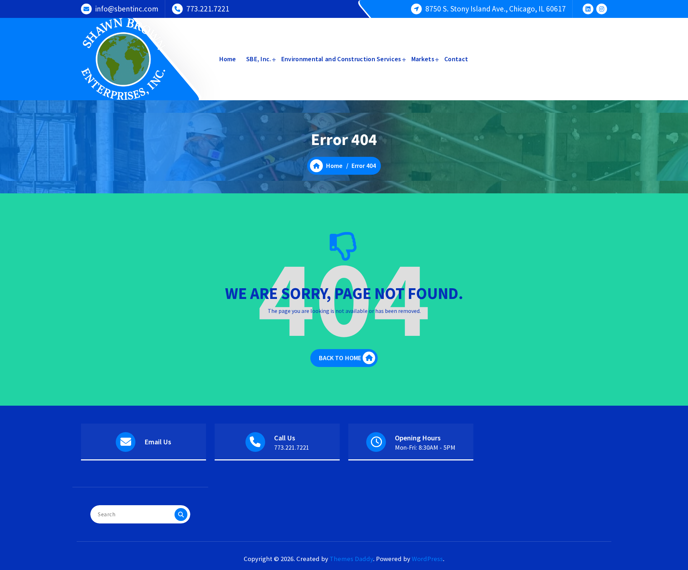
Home (227, 59)
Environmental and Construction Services (341, 59)
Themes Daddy (351, 559)
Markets (422, 59)
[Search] (181, 514)
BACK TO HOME (340, 358)
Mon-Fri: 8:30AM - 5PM (425, 447)
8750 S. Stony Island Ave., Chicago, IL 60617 (495, 9)
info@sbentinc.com (126, 9)
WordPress (427, 559)
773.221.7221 (207, 9)
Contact (456, 59)
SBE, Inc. (258, 59)
